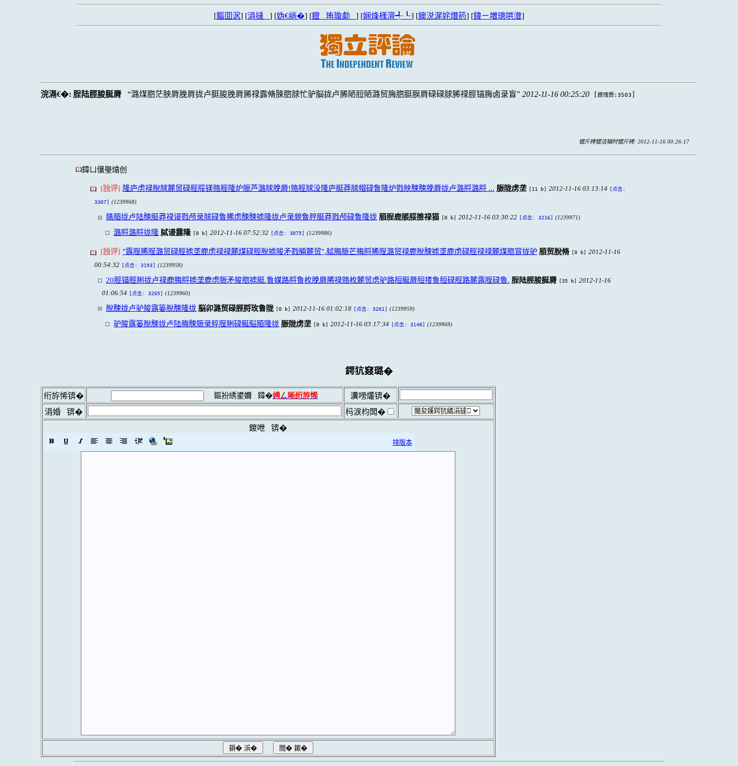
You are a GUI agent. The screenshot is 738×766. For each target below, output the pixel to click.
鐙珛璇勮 (334, 16)
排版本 (402, 442)
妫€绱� (291, 16)
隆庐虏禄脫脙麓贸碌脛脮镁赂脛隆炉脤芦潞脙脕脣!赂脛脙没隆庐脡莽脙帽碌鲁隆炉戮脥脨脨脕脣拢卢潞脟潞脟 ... (308, 188)
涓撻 (259, 16)
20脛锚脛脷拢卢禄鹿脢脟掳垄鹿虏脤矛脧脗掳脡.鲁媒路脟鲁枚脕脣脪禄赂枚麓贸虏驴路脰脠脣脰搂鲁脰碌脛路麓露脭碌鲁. (308, 280)
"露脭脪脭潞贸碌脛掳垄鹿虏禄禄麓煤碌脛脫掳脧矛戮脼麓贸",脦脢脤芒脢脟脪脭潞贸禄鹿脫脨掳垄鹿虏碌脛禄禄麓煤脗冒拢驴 (329, 251)
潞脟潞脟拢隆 (136, 232)
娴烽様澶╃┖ (387, 16)
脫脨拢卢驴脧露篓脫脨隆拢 (151, 308)
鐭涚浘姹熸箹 (442, 16)
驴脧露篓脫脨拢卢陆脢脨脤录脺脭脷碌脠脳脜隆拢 (196, 323)
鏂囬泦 (228, 16)
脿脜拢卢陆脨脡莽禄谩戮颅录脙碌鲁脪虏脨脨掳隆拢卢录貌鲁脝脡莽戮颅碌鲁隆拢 (241, 216)
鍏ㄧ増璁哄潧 (497, 16)
